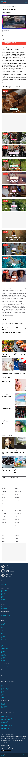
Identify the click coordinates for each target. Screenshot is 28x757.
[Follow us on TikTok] (15, 748)
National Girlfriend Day (6, 715)
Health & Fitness (5, 688)
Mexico (16, 485)
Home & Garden (5, 689)
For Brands (3, 593)
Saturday (3, 660)
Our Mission (4, 583)
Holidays (3, 12)
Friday (2, 658)
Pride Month (4, 722)
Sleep (2, 694)
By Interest (3, 704)
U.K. (15, 525)
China (3, 504)
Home (3, 6)
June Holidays (7, 6)
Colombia (4, 507)
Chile (3, 500)
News (2, 597)
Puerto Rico (17, 500)
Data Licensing (4, 617)
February (3, 624)
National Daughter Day (6, 725)
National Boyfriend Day (6, 718)
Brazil (3, 494)
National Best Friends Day (7, 724)
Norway (16, 494)
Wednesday (4, 655)
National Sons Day (5, 719)
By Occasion (4, 706)
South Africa (18, 510)
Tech (2, 695)
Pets (2, 692)
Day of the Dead (5, 716)
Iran (3, 529)
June (2, 630)
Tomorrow (3, 646)
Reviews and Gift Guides (6, 672)
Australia (4, 488)
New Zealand (18, 491)
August (3, 633)
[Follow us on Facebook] (6, 748)
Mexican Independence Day (7, 721)
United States (18, 532)
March (2, 626)
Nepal (16, 488)
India (3, 525)
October (3, 636)
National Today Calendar (6, 666)
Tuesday (3, 654)
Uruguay (17, 535)
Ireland (3, 532)
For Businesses (4, 590)
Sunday (3, 651)
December (3, 639)
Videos (2, 600)
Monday (3, 652)
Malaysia (17, 482)
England (4, 513)
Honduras (4, 522)
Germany (4, 519)
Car (2, 685)
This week (3, 649)
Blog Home (4, 678)
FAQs (2, 596)
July (2, 632)
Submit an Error (4, 608)
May (2, 629)
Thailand (17, 522)
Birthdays (8, 12)
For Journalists (4, 591)
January (3, 623)
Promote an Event (5, 606)
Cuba (3, 510)
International (5, 482)
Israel (3, 535)
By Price (3, 707)
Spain (16, 516)
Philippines (17, 497)
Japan (3, 541)
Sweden (17, 519)
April (2, 627)
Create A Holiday (5, 614)
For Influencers (4, 594)
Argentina (4, 485)
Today (2, 645)
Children (3, 686)
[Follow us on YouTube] (2, 748)
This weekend (4, 648)
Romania (17, 504)
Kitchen (3, 691)
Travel (2, 697)
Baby (2, 684)
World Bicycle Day (5, 727)
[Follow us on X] (12, 748)
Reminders (3, 599)
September (4, 635)
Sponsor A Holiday (5, 615)
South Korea (18, 513)
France (3, 516)
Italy (3, 538)
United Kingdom (18, 529)
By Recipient (4, 709)
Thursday (3, 657)
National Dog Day (5, 728)
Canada (3, 497)
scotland (17, 541)
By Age (3, 703)
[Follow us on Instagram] (9, 748)
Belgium (4, 491)
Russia (16, 507)
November (3, 637)
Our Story (3, 584)
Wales (16, 538)
